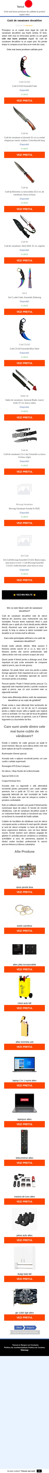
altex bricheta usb (24, 1042)
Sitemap (24, 1350)
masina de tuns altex (24, 1196)
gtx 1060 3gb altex (24, 1312)
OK (39, 1471)
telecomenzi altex (24, 1158)
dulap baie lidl (24, 1274)
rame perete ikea (24, 887)
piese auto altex (24, 1235)
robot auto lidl (24, 1003)
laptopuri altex (24, 1119)
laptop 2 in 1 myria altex (24, 1080)
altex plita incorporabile (24, 964)
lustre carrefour (24, 926)
